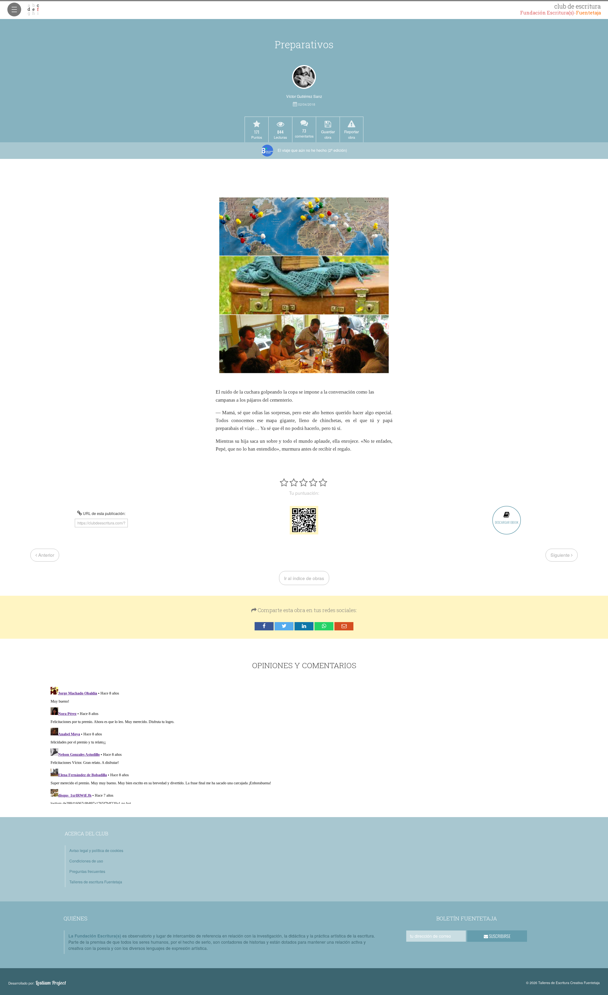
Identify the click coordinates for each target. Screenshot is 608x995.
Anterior (45, 555)
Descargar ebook (506, 522)
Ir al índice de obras (304, 578)
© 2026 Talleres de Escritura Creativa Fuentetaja (563, 982)
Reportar (351, 134)
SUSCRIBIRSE (499, 936)
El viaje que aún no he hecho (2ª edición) (312, 150)
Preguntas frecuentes (87, 871)
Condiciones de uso (86, 861)
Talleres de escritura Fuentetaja (95, 882)
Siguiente (561, 555)
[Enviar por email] (343, 626)
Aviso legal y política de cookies (96, 850)
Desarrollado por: (37, 983)
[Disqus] (304, 744)
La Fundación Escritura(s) (94, 936)
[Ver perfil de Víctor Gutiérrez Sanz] (304, 77)
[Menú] (14, 9)
